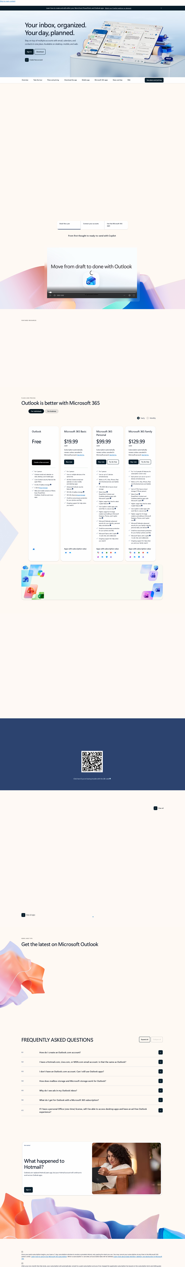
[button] (30, 370)
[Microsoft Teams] (111, 557)
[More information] (50, 484)
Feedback (7, 1262)
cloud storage (43, 488)
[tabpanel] (92, 145)
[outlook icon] (33, 549)
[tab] (28, 106)
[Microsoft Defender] (106, 557)
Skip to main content (7, 1)
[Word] (102, 552)
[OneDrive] (70, 552)
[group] (44, 351)
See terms (80, 455)
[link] (25, 81)
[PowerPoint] (111, 552)
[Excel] (106, 552)
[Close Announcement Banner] (161, 8)
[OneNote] (98, 557)
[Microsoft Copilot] (98, 552)
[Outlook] (66, 552)
